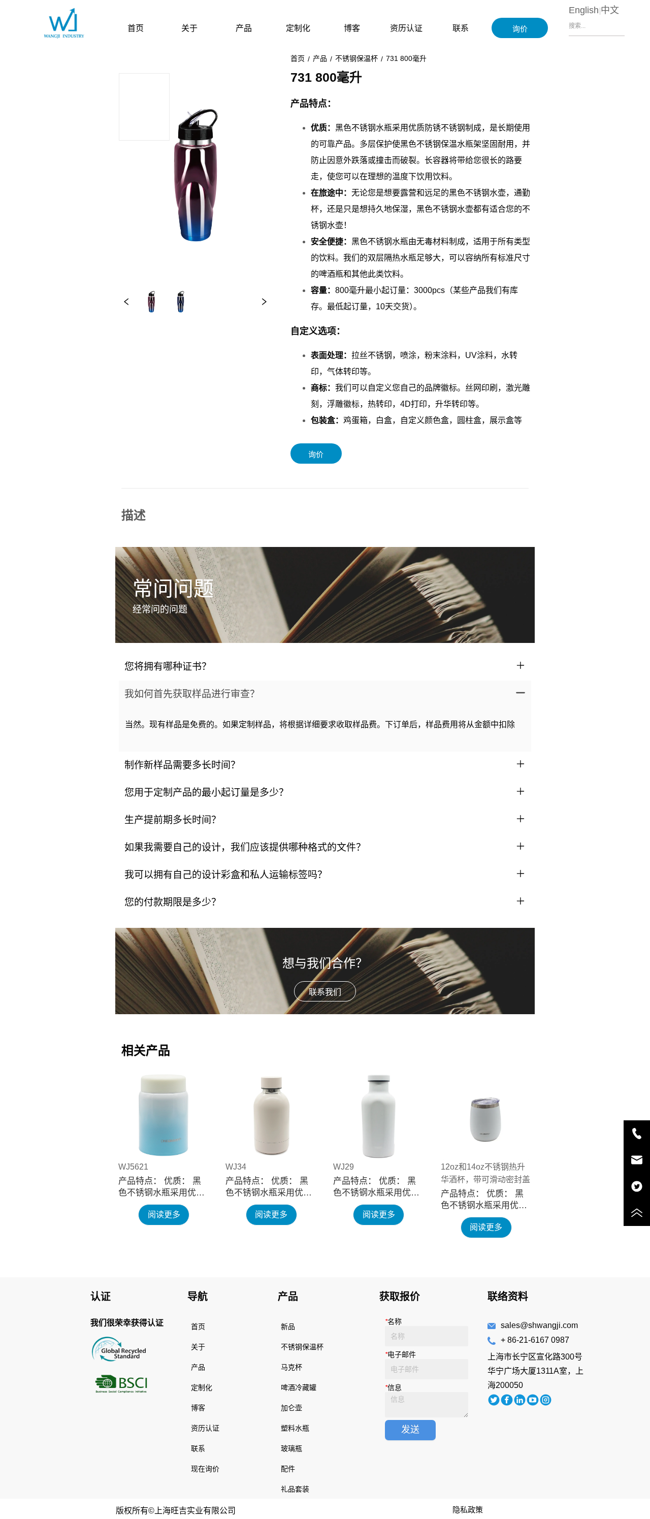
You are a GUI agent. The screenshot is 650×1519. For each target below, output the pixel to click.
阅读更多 (164, 1214)
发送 (410, 1430)
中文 (610, 10)
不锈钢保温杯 (356, 58)
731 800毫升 (406, 58)
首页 (135, 28)
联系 (460, 28)
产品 (244, 28)
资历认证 (406, 28)
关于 (189, 28)
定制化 (298, 28)
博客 (352, 28)
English (584, 10)
